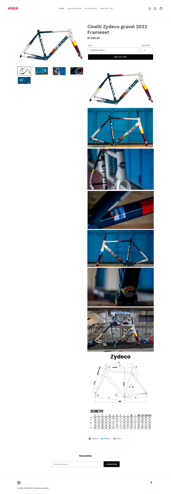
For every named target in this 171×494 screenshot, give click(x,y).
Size (90, 45)
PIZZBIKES (28, 488)
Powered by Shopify (41, 488)
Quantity (146, 45)
